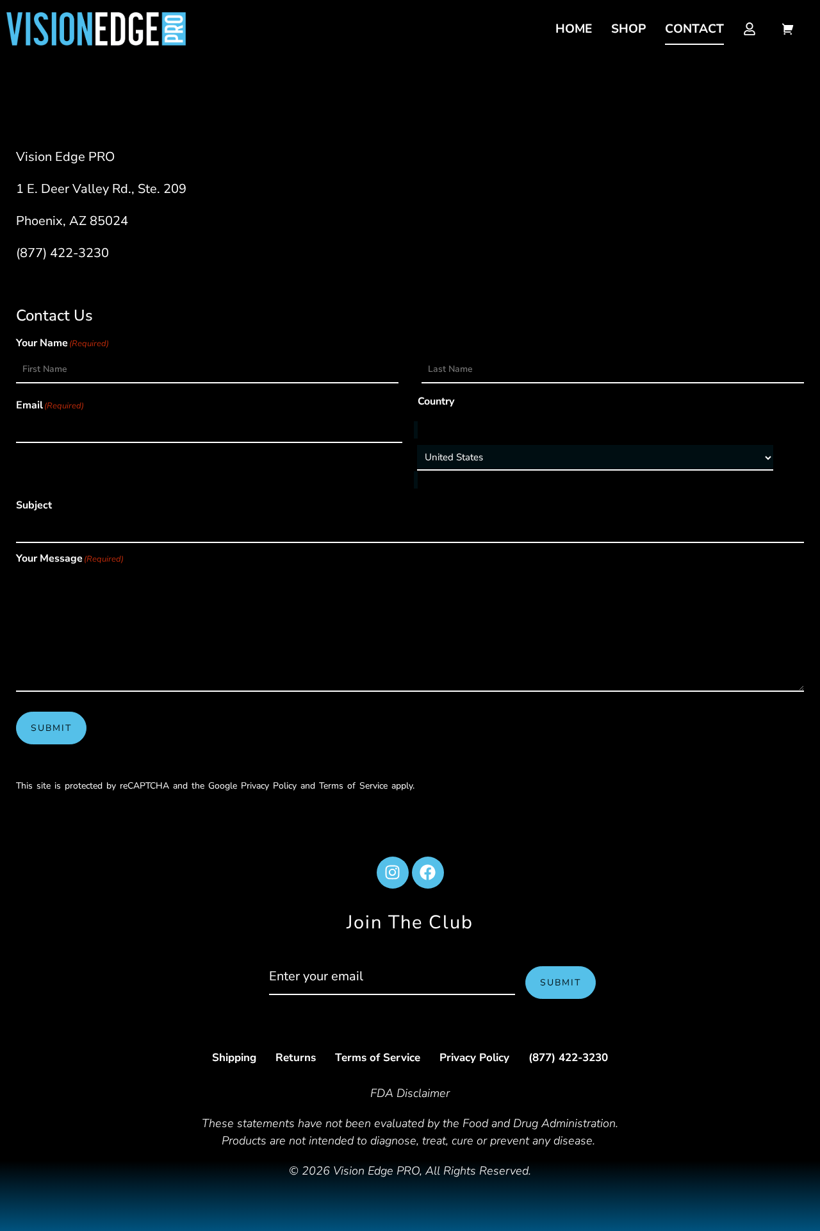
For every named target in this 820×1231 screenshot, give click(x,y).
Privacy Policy (474, 1057)
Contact (694, 29)
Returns (295, 1057)
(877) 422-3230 (62, 253)
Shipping (234, 1057)
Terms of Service (377, 1057)
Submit (51, 728)
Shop (628, 29)
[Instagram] (393, 873)
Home (573, 29)
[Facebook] (428, 873)
